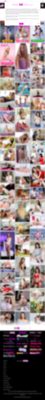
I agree (21, 23)
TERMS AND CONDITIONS (15, 12)
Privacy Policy (7, 19)
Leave (39, 23)
